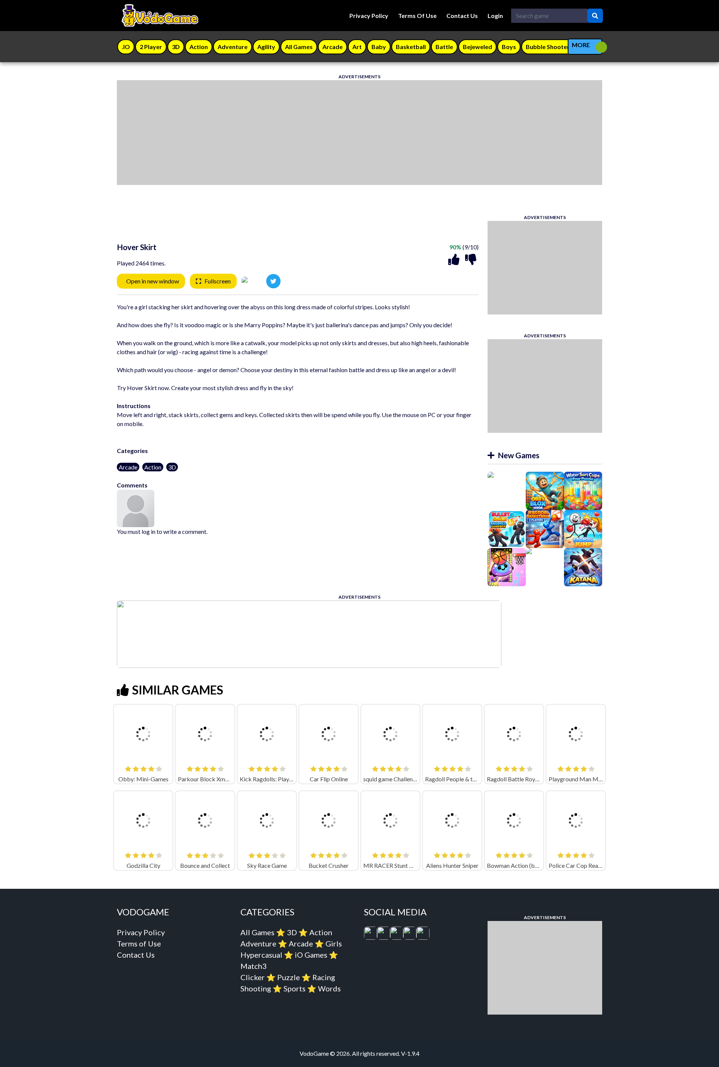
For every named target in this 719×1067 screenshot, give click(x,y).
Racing (323, 977)
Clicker (252, 977)
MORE (581, 44)
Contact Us (462, 15)
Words (329, 988)
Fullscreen (217, 281)
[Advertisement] (341, 132)
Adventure (258, 943)
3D (172, 467)
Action (152, 467)
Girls (333, 943)
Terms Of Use (417, 15)
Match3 (253, 965)
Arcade (128, 467)
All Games (257, 932)
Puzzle (288, 977)
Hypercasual (261, 954)
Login (495, 15)
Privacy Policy (368, 15)
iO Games (311, 954)
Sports (294, 988)
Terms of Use (139, 943)
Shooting (255, 988)
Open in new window (152, 281)
